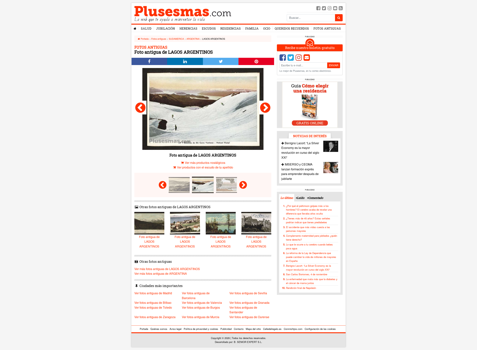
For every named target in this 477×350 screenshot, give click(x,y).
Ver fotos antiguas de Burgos (201, 307)
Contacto (239, 329)
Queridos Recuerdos (292, 28)
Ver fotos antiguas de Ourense (249, 317)
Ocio (266, 28)
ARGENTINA (193, 38)
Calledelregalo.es (272, 329)
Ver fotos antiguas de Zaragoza (155, 317)
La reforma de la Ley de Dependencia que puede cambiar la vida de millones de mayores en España (311, 257)
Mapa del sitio (253, 329)
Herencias (188, 28)
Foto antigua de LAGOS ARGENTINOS (149, 241)
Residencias (230, 28)
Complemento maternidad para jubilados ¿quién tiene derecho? (311, 237)
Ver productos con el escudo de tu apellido (204, 167)
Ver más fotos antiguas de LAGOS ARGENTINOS (167, 269)
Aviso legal (175, 329)
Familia (252, 28)
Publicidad (226, 329)
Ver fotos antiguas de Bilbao (152, 302)
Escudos (209, 28)
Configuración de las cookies (320, 329)
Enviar (333, 65)
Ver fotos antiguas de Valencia (202, 302)
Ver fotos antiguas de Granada (249, 302)
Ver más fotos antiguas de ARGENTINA (160, 273)
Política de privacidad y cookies (201, 329)
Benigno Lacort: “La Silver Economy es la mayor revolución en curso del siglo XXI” (308, 267)
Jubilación (165, 28)
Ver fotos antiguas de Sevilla (248, 293)
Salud (146, 28)
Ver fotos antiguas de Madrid (153, 293)
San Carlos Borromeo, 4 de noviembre (306, 274)
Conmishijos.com (293, 329)
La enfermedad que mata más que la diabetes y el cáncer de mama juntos (311, 281)
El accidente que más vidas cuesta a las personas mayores (308, 229)
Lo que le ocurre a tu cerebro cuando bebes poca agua (309, 246)
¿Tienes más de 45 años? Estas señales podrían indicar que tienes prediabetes (308, 220)
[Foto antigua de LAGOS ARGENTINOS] (140, 107)
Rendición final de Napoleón (301, 288)
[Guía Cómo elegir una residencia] (310, 104)
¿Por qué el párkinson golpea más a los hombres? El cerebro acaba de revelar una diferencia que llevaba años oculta (309, 209)
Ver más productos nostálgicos (204, 162)
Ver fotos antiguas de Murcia (200, 317)
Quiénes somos (158, 329)
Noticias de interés (310, 136)
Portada (144, 38)
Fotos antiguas (327, 28)
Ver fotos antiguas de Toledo (153, 307)
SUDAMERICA (176, 38)
